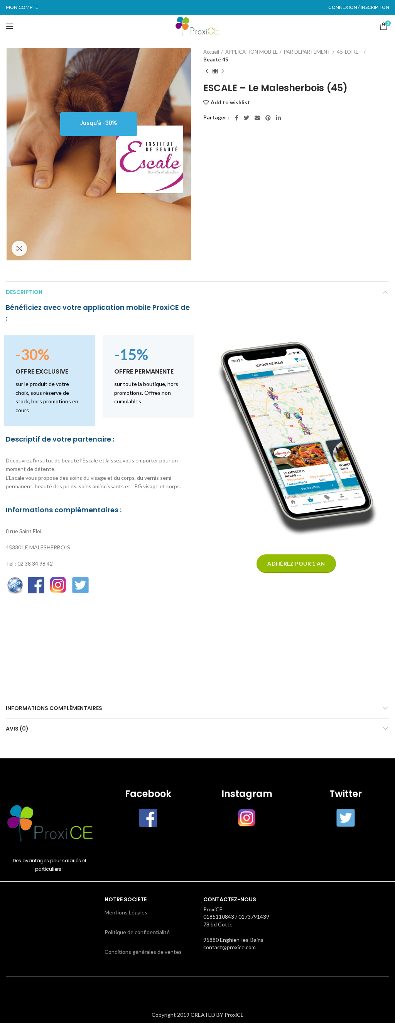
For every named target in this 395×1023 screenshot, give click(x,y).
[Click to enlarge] (19, 248)
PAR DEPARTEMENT (307, 52)
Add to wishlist (230, 102)
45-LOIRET (349, 52)
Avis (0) (17, 728)
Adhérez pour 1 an (296, 563)
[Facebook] (236, 118)
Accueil (211, 52)
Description (24, 292)
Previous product (207, 71)
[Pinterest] (268, 118)
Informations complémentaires (54, 708)
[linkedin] (278, 118)
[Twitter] (246, 118)
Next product (222, 71)
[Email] (257, 118)
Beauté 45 (215, 59)
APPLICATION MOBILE (251, 52)
